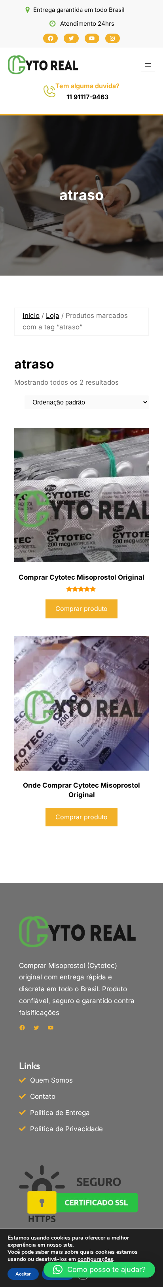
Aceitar (23, 1274)
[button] (99, 1270)
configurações (95, 1259)
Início (31, 315)
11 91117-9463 (87, 97)
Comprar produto (81, 608)
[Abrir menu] (148, 65)
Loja (52, 315)
